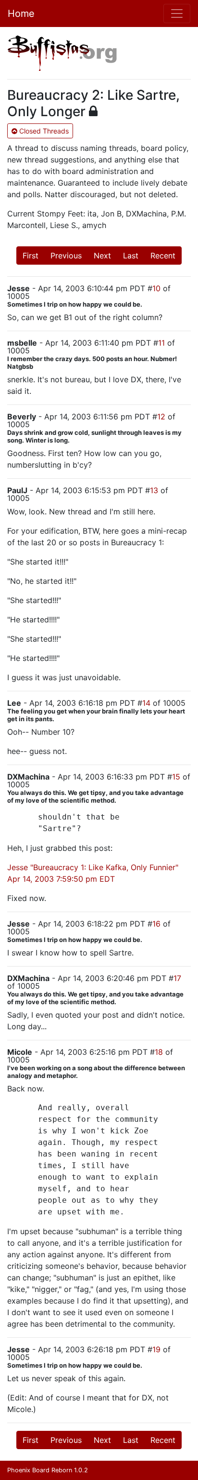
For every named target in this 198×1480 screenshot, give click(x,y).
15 (176, 776)
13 (154, 490)
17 (177, 978)
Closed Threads (43, 131)
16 (156, 923)
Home (21, 13)
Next (102, 255)
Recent (162, 255)
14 (146, 703)
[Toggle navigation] (176, 13)
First (30, 255)
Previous (66, 255)
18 (159, 1052)
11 (161, 343)
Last (130, 255)
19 (156, 1349)
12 (161, 416)
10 (156, 288)
